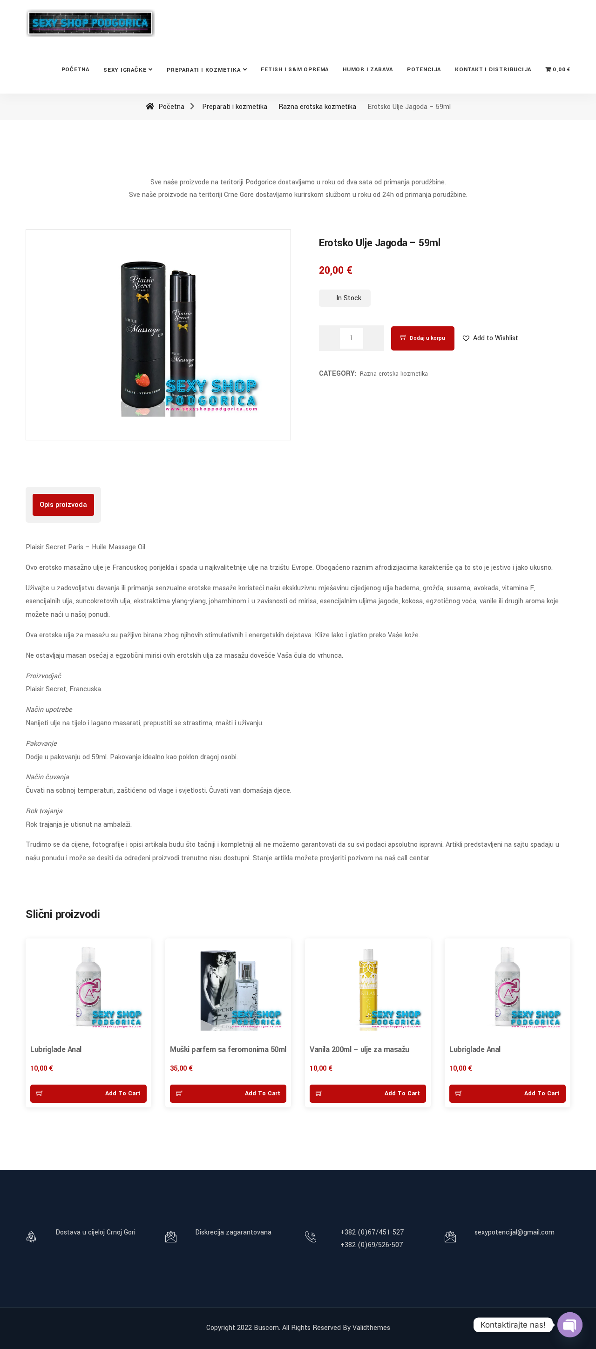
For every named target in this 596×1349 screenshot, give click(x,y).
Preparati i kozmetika (203, 70)
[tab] (63, 505)
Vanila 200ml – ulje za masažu (359, 1049)
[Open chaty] (569, 1324)
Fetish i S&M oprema (295, 70)
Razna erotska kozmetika (317, 107)
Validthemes (371, 1328)
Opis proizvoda (63, 505)
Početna (75, 70)
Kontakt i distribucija (493, 70)
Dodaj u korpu (427, 338)
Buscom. (267, 1328)
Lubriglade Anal (55, 1049)
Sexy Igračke (124, 70)
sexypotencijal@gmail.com (514, 1232)
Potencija (424, 70)
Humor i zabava (368, 70)
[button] (489, 338)
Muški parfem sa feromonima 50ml (228, 1049)
